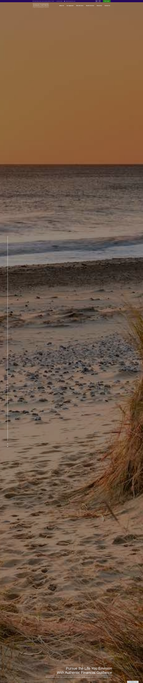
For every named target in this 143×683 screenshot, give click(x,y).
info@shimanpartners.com (70, 1)
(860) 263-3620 (60, 1)
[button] (61, 5)
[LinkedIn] (96, 1)
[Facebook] (99, 1)
